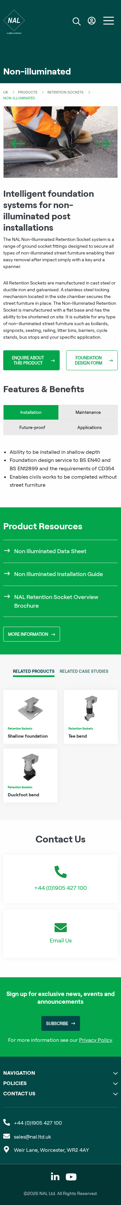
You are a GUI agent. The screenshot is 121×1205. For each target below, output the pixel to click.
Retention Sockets (65, 92)
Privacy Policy (95, 1040)
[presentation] (17, 142)
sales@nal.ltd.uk (32, 1136)
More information (28, 634)
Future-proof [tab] (32, 427)
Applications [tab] (89, 427)
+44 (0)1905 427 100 (60, 887)
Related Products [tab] (34, 671)
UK (5, 92)
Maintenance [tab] (88, 412)
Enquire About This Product (28, 360)
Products (27, 92)
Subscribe (57, 1023)
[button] (44, 169)
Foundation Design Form (88, 360)
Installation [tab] (31, 412)
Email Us (61, 940)
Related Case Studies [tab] (84, 671)
